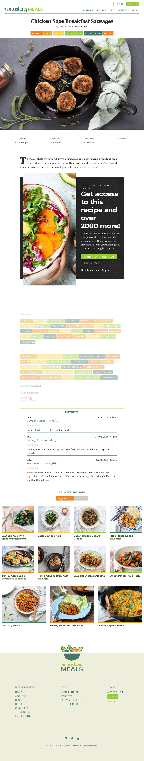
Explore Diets (69, 704)
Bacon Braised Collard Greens (87, 537)
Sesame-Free (58, 326)
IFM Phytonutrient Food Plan (58, 372)
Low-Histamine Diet (103, 372)
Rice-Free (53, 331)
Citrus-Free (80, 337)
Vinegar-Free (72, 326)
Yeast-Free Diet (109, 378)
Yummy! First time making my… (44, 440)
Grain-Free (115, 331)
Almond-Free (86, 321)
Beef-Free (77, 331)
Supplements (23, 716)
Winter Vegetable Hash (112, 625)
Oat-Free (88, 331)
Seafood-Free (40, 331)
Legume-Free (101, 331)
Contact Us (22, 708)
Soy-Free (98, 326)
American (58, 33)
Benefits (123, 10)
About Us (20, 696)
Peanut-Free (27, 326)
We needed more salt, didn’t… (43, 463)
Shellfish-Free (112, 326)
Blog (135, 10)
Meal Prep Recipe (93, 33)
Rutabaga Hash (11, 625)
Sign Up (132, 4)
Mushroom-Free (56, 321)
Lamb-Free (86, 326)
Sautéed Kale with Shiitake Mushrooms (14, 537)
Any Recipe (64, 498)
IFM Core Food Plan (71, 367)
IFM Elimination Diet (31, 372)
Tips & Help (117, 692)
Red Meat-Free (43, 326)
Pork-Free (65, 331)
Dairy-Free (37, 337)
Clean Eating (95, 362)
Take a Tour (92, 263)
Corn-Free (50, 337)
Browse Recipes (71, 700)
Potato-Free (72, 321)
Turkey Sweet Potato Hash (66, 625)
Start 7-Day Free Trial (99, 256)
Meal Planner (69, 692)
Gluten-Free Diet (51, 367)
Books (19, 704)
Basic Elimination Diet (59, 362)
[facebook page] (66, 738)
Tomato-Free (27, 342)
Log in (111, 701)
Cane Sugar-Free (103, 321)
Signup (113, 696)
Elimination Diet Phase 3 (50, 356)
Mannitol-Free (28, 356)
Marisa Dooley (65, 26)
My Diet (81, 498)
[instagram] (78, 738)
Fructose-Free (79, 362)
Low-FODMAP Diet (83, 372)
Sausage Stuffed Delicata (89, 575)
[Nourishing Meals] (23, 9)
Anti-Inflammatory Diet (92, 356)
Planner (88, 10)
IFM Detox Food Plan (93, 367)
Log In (119, 4)
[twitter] (72, 738)
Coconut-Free (64, 337)
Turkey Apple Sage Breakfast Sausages (14, 577)
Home (18, 692)
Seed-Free (26, 331)
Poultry (108, 33)
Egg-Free (25, 337)
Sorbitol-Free (71, 356)
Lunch (47, 33)
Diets (112, 10)
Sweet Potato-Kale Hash (125, 575)
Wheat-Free (93, 337)
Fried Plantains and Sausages (121, 537)
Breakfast (37, 33)
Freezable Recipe (74, 33)
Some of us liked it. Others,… (42, 421)
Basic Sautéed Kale (49, 535)
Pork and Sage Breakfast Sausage (53, 577)
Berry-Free (26, 321)
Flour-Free (39, 321)
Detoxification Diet (30, 367)
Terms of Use (23, 712)
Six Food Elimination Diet (87, 378)
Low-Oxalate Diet (30, 378)
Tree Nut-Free (108, 337)
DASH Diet (108, 362)
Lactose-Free (112, 356)
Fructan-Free (39, 362)
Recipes (101, 10)
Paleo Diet (67, 378)
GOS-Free (25, 362)
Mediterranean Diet (50, 378)
